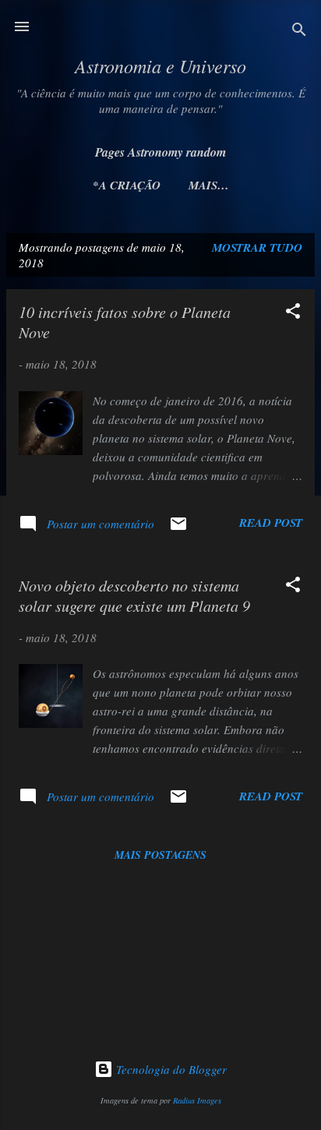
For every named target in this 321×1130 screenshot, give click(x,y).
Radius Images (197, 1100)
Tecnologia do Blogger (170, 1069)
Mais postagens (160, 855)
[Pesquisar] (299, 31)
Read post (270, 522)
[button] (293, 313)
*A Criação (126, 185)
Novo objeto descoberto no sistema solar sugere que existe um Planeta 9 (134, 595)
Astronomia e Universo (160, 65)
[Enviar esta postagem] (178, 528)
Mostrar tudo (257, 247)
